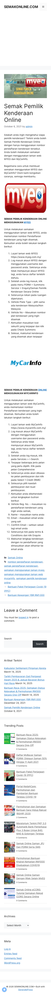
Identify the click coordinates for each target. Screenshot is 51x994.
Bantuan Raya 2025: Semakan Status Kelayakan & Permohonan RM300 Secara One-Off (24, 691)
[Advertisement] (25, 40)
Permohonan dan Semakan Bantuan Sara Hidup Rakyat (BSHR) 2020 (31, 810)
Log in (7, 949)
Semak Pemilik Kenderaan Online (22, 707)
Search (8, 638)
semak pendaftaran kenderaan (21, 566)
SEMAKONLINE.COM (21, 7)
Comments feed (13, 958)
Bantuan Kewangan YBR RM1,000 (26, 595)
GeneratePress (25, 989)
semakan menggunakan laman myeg (24, 570)
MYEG (27, 222)
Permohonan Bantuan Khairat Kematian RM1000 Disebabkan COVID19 (30, 862)
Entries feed (10, 953)
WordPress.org (12, 963)
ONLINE (42, 390)
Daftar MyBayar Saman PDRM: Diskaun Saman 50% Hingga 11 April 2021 (31, 758)
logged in (23, 617)
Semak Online (15, 557)
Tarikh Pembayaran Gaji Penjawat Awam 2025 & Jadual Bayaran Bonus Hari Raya (24, 680)
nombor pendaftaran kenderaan (25, 562)
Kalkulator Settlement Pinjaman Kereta (25, 668)
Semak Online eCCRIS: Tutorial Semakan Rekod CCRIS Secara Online (29, 893)
